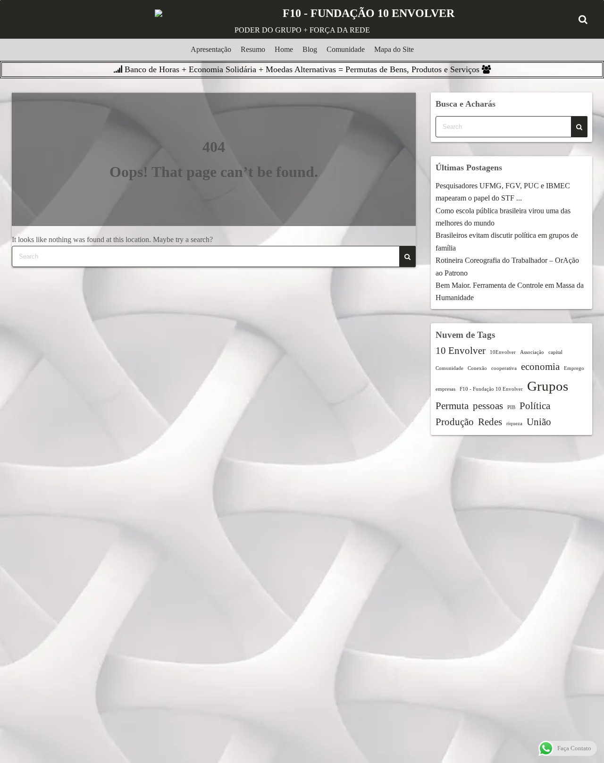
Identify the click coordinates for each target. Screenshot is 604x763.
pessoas (488, 405)
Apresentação (211, 49)
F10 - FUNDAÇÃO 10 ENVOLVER (368, 13)
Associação (532, 352)
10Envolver (503, 352)
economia (540, 366)
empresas (445, 389)
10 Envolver (461, 350)
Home (284, 49)
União (539, 422)
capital (555, 352)
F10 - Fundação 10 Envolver (491, 389)
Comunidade (346, 49)
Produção (455, 422)
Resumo (253, 49)
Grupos (547, 386)
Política (535, 405)
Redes (490, 422)
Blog (309, 49)
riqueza (514, 423)
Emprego (574, 368)
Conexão (477, 368)
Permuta (452, 405)
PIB (511, 407)
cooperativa (504, 368)
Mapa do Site (394, 49)
